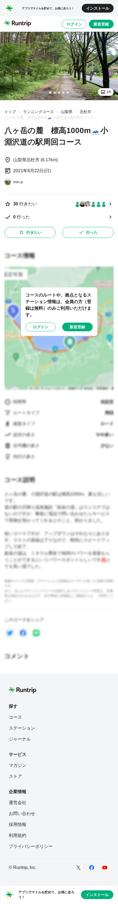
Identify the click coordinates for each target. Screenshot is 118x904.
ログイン (74, 24)
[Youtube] (104, 867)
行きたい (34, 232)
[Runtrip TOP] (17, 23)
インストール (97, 8)
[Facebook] (91, 867)
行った (92, 232)
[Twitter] (78, 867)
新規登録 (101, 24)
